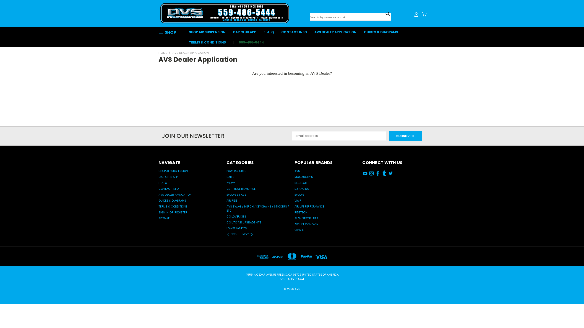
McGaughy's (304, 177)
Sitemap (164, 218)
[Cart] (424, 14)
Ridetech (301, 212)
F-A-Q (268, 32)
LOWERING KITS (237, 228)
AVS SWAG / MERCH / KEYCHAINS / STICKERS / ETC (258, 209)
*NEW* (231, 183)
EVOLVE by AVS (236, 195)
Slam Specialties (306, 218)
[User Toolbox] (416, 14)
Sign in (164, 212)
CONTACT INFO (294, 32)
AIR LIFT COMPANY (306, 224)
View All (300, 230)
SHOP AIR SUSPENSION (207, 32)
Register (181, 212)
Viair (298, 200)
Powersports (236, 171)
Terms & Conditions (207, 42)
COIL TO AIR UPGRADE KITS (244, 222)
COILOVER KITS (236, 216)
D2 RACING (302, 189)
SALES (231, 177)
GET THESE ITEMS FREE (241, 189)
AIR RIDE (232, 200)
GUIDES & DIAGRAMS (381, 32)
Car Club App (244, 32)
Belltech (301, 183)
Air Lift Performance (309, 206)
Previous (572, 310)
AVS (297, 171)
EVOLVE (299, 195)
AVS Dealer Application (335, 32)
